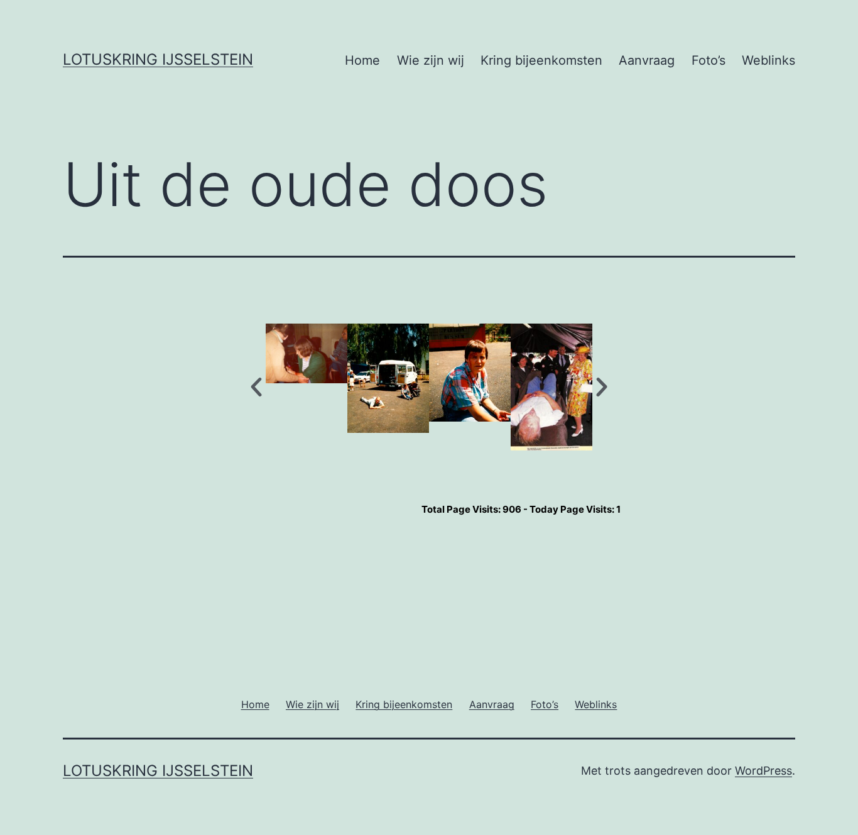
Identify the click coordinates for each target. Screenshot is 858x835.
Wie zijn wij (430, 60)
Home (362, 60)
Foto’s (708, 60)
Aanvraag (647, 60)
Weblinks (768, 60)
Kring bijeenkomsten (541, 60)
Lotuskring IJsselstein (158, 59)
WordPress (763, 770)
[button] (256, 387)
